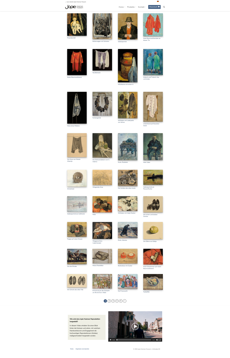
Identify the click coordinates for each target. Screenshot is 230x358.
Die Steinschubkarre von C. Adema (101, 161)
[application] (135, 326)
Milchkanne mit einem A (125, 84)
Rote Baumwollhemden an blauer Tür (151, 39)
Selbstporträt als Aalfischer (76, 214)
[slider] (133, 339)
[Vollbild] (160, 340)
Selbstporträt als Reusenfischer (148, 188)
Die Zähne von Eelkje (150, 241)
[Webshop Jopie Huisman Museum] (74, 7)
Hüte (94, 215)
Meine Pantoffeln (98, 266)
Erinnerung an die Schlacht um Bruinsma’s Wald (101, 291)
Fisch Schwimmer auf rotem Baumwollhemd (152, 267)
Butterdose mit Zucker (125, 266)
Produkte (131, 7)
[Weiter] (124, 301)
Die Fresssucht (122, 291)
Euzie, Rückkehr (123, 162)
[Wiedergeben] (111, 340)
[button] (154, 7)
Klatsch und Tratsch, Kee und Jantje (151, 78)
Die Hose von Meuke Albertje (73, 160)
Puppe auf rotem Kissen (74, 239)
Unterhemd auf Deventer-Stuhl (151, 125)
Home (121, 7)
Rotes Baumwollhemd (74, 77)
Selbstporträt (122, 42)
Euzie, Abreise (122, 240)
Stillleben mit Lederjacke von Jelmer (126, 121)
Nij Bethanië (96, 73)
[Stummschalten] (157, 340)
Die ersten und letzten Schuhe (150, 215)
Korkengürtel (97, 118)
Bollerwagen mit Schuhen (101, 41)
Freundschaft (71, 38)
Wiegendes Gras (98, 187)
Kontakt (141, 7)
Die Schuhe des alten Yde (75, 290)
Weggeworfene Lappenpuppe (97, 242)
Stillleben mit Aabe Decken (126, 213)
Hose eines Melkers (73, 126)
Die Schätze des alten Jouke (126, 188)
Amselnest (70, 189)
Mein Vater (146, 162)
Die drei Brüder (72, 266)
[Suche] (164, 7)
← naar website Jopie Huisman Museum (75, 2)
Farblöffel (146, 292)
